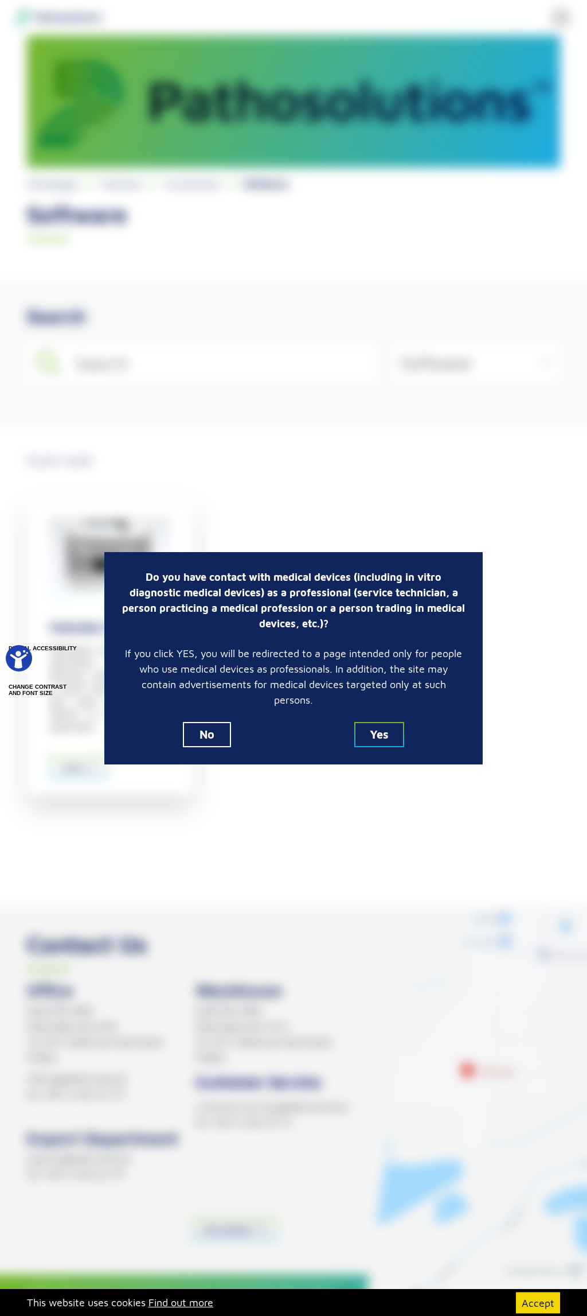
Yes (379, 734)
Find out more (180, 1302)
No (206, 734)
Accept (538, 1302)
